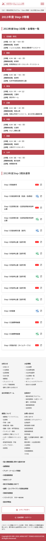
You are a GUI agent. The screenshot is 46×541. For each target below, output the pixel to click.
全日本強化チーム (8, 393)
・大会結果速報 (29, 370)
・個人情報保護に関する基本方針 (13, 462)
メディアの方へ (24, 509)
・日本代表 (5, 376)
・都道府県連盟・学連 (9, 442)
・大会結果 (28, 367)
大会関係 (27, 445)
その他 (26, 454)
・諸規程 (4, 448)
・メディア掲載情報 (8, 384)
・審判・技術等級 (30, 402)
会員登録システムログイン (33, 420)
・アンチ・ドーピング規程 (11, 471)
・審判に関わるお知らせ (10, 387)
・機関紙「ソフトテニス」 (10, 417)
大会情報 (27, 364)
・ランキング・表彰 (8, 431)
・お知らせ (5, 367)
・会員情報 (5, 373)
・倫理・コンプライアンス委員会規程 (15, 488)
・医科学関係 (6, 502)
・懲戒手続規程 (7, 493)
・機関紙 (4, 379)
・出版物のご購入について (10, 434)
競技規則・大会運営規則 (32, 442)
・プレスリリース (7, 381)
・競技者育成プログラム (32, 396)
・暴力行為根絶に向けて (10, 484)
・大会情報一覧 (29, 376)
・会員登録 (28, 408)
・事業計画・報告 (7, 425)
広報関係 (27, 448)
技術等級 (27, 434)
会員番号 (27, 422)
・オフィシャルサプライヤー (33, 381)
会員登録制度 (28, 428)
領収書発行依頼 (29, 425)
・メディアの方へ (7, 445)
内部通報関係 (28, 451)
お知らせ (5, 364)
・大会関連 (5, 370)
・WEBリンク (7, 479)
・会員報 (4, 420)
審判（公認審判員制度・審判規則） (33, 438)
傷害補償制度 (28, 431)
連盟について (6, 413)
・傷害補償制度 (29, 405)
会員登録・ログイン (24, 517)
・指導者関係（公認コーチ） (33, 399)
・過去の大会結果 (30, 384)
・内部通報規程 (7, 475)
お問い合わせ (29, 413)
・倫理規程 (5, 466)
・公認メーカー (29, 379)
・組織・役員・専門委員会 (10, 428)
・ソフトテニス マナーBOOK (13, 497)
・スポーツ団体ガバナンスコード (11, 438)
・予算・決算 (6, 422)
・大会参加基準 (29, 373)
